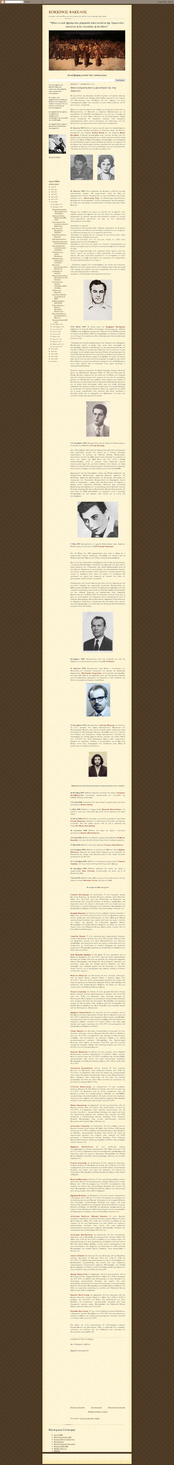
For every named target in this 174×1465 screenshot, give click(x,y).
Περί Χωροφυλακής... (59, 239)
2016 (52, 202)
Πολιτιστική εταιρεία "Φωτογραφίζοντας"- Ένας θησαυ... (60, 211)
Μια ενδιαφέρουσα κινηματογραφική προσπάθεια (59, 248)
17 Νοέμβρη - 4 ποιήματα (57, 272)
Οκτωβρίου (56, 324)
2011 (52, 359)
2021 (52, 189)
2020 (52, 192)
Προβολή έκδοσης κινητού (98, 1411)
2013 (52, 354)
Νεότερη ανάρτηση (77, 1407)
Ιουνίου (55, 334)
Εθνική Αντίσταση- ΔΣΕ (62, 1437)
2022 (52, 187)
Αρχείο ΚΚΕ (58, 1435)
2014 (52, 351)
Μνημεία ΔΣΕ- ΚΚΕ (61, 1446)
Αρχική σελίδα (96, 1407)
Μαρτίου (56, 341)
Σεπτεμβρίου (57, 327)
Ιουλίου (55, 331)
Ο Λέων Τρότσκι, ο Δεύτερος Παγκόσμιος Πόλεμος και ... (58, 308)
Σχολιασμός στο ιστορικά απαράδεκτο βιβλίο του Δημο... (59, 285)
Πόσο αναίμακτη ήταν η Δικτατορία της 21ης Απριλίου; (60, 277)
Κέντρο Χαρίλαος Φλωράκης (65, 1444)
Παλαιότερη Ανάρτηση (116, 1407)
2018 (52, 197)
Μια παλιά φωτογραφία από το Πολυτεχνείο (60, 267)
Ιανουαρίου (57, 346)
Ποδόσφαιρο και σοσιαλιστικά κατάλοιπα (57, 260)
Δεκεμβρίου (57, 204)
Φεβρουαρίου (57, 344)
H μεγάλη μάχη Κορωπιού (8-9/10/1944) (57, 230)
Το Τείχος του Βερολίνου (56, 291)
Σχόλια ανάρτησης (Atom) (89, 1418)
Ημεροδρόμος (59, 1442)
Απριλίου (56, 339)
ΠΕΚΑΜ (57, 1451)
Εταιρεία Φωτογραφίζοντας (64, 1439)
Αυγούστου (56, 329)
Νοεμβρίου (56, 207)
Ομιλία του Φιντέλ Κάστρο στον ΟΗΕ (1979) (59, 217)
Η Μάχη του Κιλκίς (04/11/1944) (58, 302)
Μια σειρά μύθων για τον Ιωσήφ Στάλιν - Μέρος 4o (59, 315)
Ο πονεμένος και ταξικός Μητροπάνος (57, 254)
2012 (52, 356)
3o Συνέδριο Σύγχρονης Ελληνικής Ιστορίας (60, 242)
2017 (52, 199)
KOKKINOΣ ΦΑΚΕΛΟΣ (68, 11)
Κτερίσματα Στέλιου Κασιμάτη (59, 236)
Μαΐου (55, 336)
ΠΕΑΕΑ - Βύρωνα (60, 1448)
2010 (52, 361)
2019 (52, 194)
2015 (52, 349)
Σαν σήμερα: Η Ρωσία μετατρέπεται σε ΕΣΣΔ (59, 296)
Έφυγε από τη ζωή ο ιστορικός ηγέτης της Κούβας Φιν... (60, 224)
